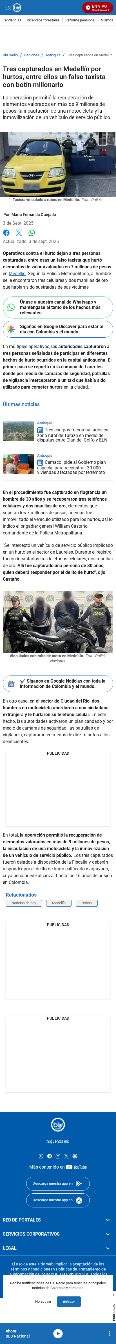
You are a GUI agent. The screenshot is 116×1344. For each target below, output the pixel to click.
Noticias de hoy (24, 903)
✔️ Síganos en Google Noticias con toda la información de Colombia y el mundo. (63, 683)
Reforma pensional (80, 20)
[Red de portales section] (107, 1219)
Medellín (17, 273)
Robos (87, 903)
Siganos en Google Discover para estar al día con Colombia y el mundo (61, 329)
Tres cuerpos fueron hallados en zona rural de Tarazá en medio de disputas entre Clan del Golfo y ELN (72, 435)
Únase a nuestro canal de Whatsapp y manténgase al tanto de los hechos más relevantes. (60, 307)
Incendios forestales (43, 20)
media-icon (58, 1333)
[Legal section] (107, 1248)
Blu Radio (10, 55)
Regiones (31, 55)
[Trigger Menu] (8, 7)
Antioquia (53, 55)
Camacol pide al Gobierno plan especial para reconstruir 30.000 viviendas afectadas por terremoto (71, 467)
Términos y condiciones (31, 1269)
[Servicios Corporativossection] (107, 1233)
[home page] (58, 1125)
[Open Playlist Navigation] (109, 1333)
